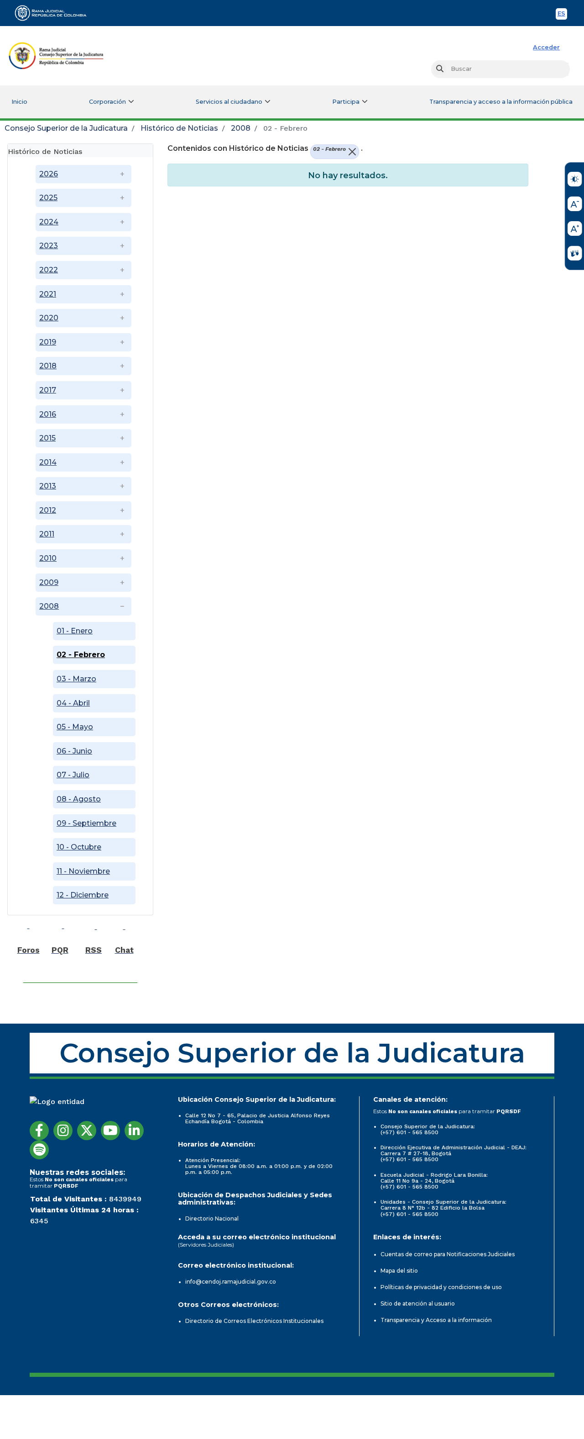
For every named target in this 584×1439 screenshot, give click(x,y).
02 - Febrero (81, 654)
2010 (48, 558)
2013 (47, 486)
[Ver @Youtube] (110, 1130)
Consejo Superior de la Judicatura (66, 128)
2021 (47, 294)
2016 (47, 414)
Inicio (19, 101)
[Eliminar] (351, 152)
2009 (48, 582)
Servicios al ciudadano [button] (229, 101)
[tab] (80, 150)
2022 (48, 269)
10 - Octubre (79, 847)
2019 (47, 342)
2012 (47, 510)
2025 (48, 197)
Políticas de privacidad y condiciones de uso (441, 1287)
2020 (48, 317)
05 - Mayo (75, 726)
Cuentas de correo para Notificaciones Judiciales (448, 1254)
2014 (48, 462)
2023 (48, 245)
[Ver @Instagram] (63, 1130)
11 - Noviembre (83, 871)
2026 (48, 174)
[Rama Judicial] (55, 12)
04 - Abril (73, 703)
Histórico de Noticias (179, 128)
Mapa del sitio (399, 1270)
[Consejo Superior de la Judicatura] (56, 56)
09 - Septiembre (86, 823)
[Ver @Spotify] (39, 1149)
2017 (47, 390)
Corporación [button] (107, 101)
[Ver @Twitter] (86, 1130)
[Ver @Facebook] (39, 1130)
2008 (240, 128)
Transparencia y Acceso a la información (436, 1320)
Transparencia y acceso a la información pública (501, 101)
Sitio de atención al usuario (418, 1303)
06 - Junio (74, 751)
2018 (48, 365)
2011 (46, 534)
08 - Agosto (79, 799)
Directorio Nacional (212, 1218)
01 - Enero (75, 631)
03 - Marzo (76, 678)
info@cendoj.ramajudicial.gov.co (230, 1281)
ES (562, 15)
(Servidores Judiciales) (206, 1244)
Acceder (546, 47)
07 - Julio (73, 774)
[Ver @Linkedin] (134, 1130)
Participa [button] (346, 101)
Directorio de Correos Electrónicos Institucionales (254, 1320)
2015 (47, 438)
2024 (48, 222)
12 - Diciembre (83, 895)
